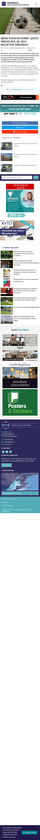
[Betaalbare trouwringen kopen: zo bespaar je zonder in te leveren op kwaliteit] (7, 273)
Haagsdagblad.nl (13, 3)
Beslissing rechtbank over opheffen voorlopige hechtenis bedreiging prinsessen (25, 290)
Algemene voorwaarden (8, 499)
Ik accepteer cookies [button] (29, 832)
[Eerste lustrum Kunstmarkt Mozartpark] (7, 310)
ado (4, 85)
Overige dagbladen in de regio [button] (11, 493)
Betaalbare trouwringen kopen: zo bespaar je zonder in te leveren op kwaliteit (25, 272)
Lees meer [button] (11, 837)
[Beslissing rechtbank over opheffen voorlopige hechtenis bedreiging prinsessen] (7, 292)
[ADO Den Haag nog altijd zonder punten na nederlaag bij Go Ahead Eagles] (7, 319)
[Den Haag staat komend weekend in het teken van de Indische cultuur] (7, 301)
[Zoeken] (36, 177)
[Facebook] (3, 452)
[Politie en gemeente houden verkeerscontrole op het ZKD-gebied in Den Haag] (7, 264)
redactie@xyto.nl (9, 442)
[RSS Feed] (10, 452)
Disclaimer (5, 502)
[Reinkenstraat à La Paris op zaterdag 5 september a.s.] (7, 282)
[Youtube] (7, 452)
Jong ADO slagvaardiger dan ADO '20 (25, 165)
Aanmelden (7, 465)
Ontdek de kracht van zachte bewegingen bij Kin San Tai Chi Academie (24, 253)
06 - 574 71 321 (27, 113)
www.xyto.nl (8, 444)
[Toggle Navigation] (36, 3)
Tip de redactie (21, 132)
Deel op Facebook (21, 123)
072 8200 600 (8, 439)
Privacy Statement (7, 505)
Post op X (20, 127)
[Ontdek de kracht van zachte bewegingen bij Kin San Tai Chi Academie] (7, 255)
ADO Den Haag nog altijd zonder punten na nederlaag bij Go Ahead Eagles (25, 318)
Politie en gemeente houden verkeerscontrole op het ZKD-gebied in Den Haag (26, 263)
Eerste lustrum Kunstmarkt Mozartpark (26, 307)
